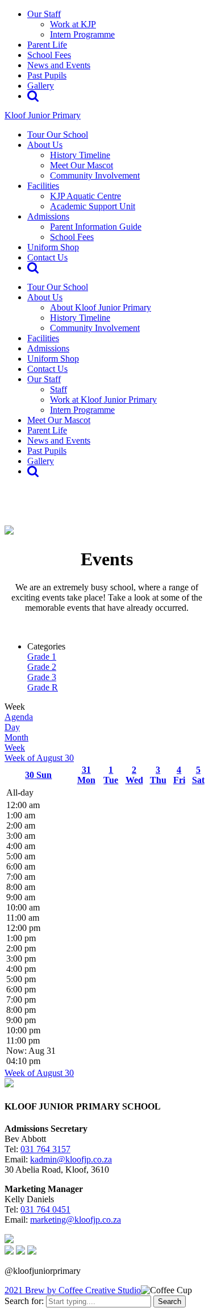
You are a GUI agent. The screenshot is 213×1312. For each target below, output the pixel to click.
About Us (44, 145)
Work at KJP (73, 24)
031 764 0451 (45, 1209)
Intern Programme (82, 34)
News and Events (58, 65)
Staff (58, 389)
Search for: (24, 1301)
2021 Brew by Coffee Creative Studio (73, 1290)
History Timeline (80, 155)
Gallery (40, 85)
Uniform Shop (53, 247)
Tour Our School (57, 134)
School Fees (49, 55)
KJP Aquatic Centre (85, 196)
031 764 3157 (45, 1149)
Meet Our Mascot (81, 165)
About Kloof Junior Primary (100, 307)
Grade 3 (41, 677)
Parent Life (47, 44)
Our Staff (44, 14)
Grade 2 (41, 667)
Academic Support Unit (92, 206)
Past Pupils (46, 75)
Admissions (48, 216)
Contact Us (47, 257)
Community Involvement (95, 175)
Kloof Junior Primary (43, 115)
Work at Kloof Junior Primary (103, 399)
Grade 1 (41, 656)
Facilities (43, 186)
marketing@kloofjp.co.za (75, 1219)
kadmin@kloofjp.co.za (71, 1159)
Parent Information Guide (95, 226)
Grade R (42, 687)
